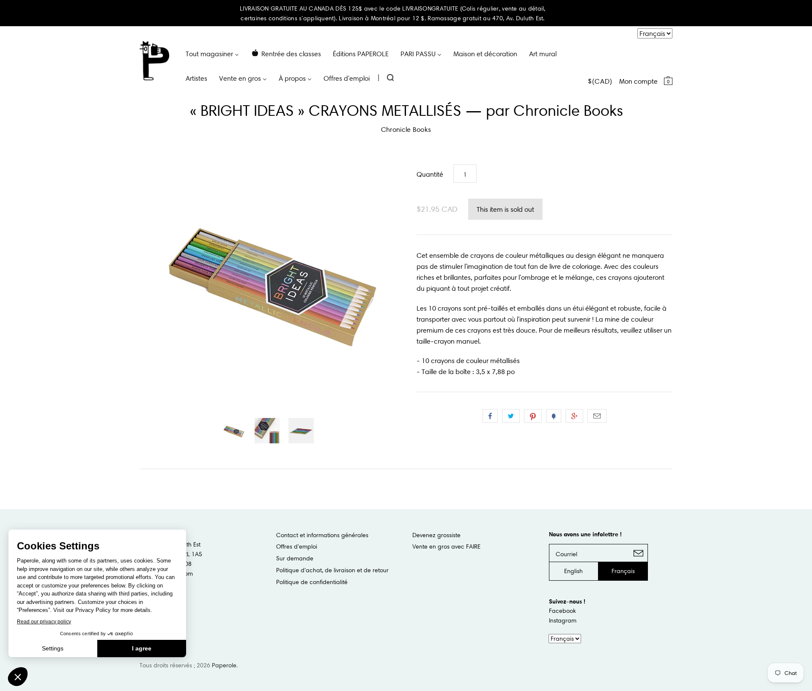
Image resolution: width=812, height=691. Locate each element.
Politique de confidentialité (312, 582)
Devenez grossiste (436, 535)
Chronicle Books (406, 129)
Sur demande (294, 558)
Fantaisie (553, 416)
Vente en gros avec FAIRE (446, 546)
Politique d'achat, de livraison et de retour (332, 570)
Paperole (224, 665)
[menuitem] (212, 53)
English (573, 571)
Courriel (596, 416)
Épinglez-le (533, 416)
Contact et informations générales (322, 535)
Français (623, 571)
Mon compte (638, 81)
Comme (490, 416)
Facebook (562, 611)
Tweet (511, 416)
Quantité (430, 174)
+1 (574, 416)
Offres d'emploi (296, 546)
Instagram (562, 620)
